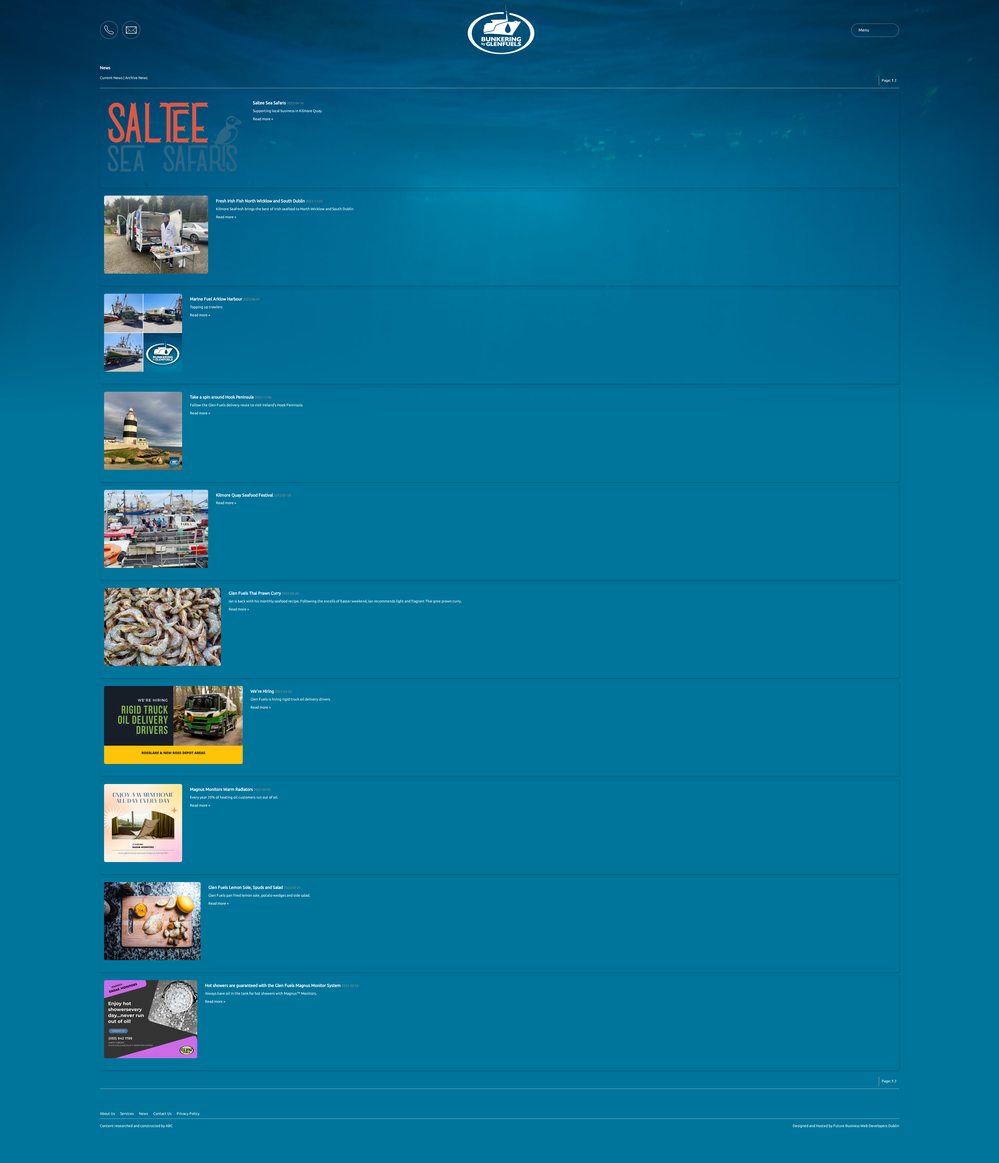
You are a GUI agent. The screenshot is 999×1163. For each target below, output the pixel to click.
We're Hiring (262, 691)
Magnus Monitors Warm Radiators (221, 789)
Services (127, 1113)
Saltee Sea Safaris (269, 102)
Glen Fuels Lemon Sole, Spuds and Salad (245, 887)
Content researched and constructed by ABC (136, 1126)
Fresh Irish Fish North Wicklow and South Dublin (260, 200)
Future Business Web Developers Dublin (866, 1126)
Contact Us (162, 1113)
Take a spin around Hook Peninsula (222, 397)
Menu (864, 30)
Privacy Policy (188, 1113)
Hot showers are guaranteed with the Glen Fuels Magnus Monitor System (273, 985)
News (143, 1113)
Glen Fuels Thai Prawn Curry (255, 593)
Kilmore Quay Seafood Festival (244, 495)
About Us (107, 1113)
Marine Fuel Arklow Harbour (216, 299)
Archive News (136, 78)
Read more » (263, 119)
